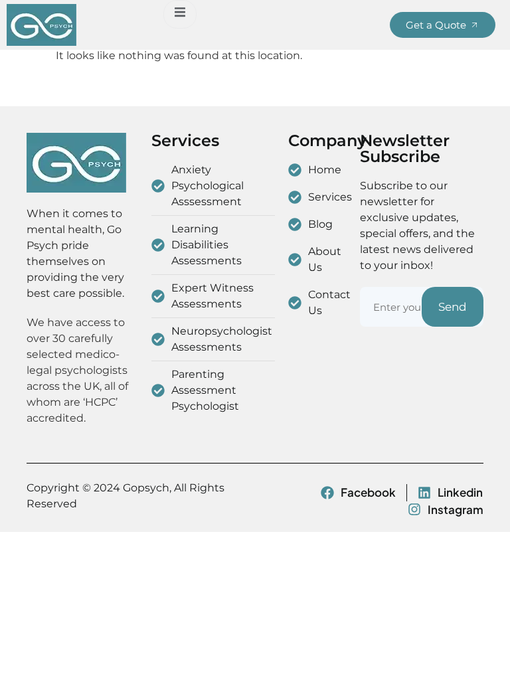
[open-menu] (180, 14)
